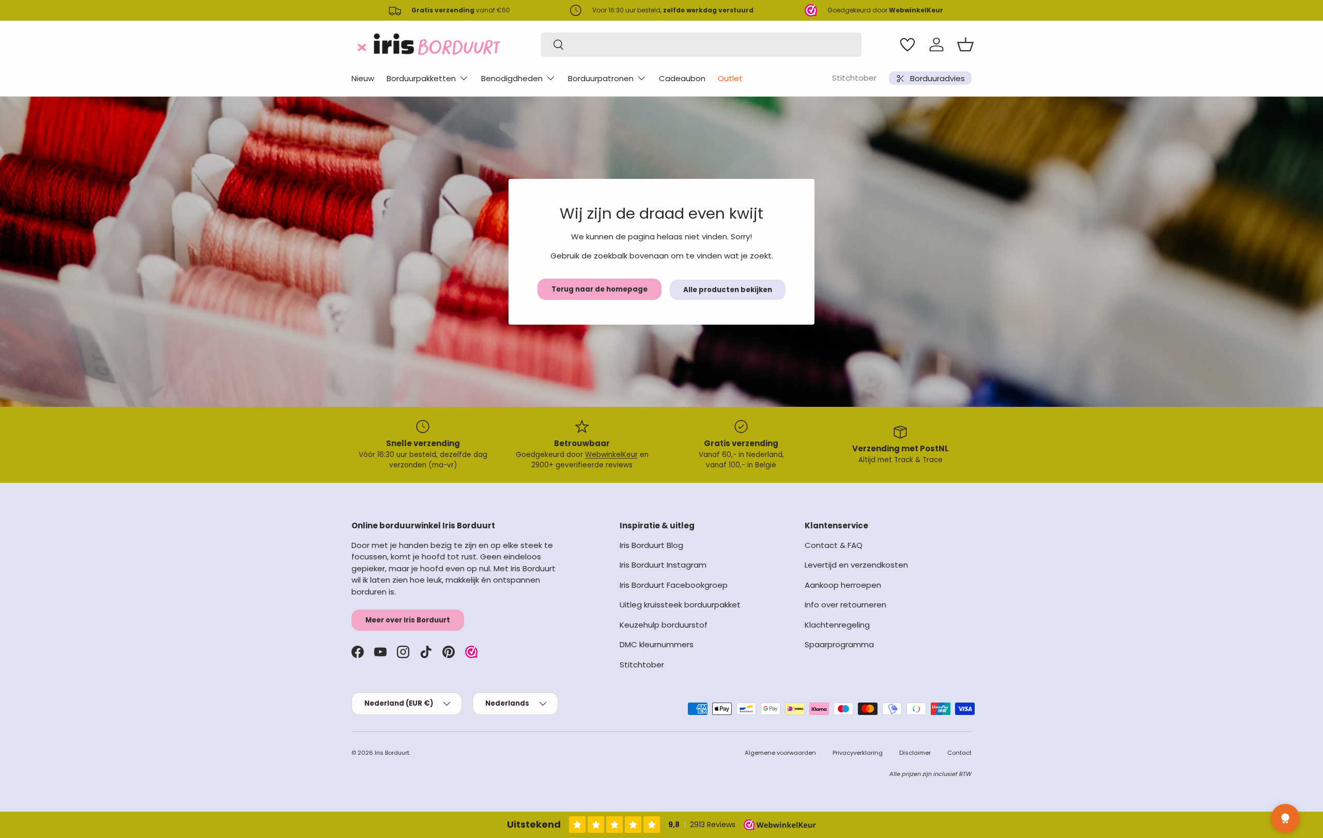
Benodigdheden (512, 78)
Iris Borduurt (392, 753)
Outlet (730, 78)
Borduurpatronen (601, 78)
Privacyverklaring (858, 753)
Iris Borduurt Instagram (663, 564)
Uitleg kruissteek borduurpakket (680, 604)
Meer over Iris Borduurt (407, 620)
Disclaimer (915, 753)
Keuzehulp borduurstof (663, 624)
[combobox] (701, 45)
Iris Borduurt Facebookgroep (674, 585)
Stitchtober (854, 77)
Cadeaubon (682, 78)
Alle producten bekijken (727, 290)
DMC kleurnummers (657, 644)
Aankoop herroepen (843, 585)
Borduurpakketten (421, 78)
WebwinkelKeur (611, 455)
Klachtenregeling (837, 624)
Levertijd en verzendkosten (856, 564)
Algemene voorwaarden (780, 753)
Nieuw (362, 78)
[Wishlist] (907, 44)
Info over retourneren (845, 604)
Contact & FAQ (834, 545)
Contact (959, 753)
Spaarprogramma (839, 644)
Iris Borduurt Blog (651, 545)
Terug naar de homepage (599, 289)
